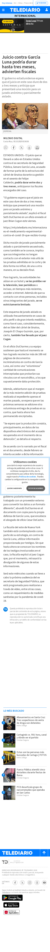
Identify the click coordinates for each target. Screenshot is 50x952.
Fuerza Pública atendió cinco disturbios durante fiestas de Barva (31, 772)
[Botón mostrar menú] (3, 10)
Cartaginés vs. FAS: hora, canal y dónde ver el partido (32, 736)
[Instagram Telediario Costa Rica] (29, 882)
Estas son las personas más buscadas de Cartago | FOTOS (32, 754)
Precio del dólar (30, 3)
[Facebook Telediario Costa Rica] (15, 882)
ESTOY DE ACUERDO (35, 488)
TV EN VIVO (42, 3)
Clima (20, 3)
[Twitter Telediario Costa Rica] (22, 882)
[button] (5, 147)
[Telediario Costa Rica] (25, 10)
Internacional (25, 16)
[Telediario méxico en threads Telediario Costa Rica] (37, 882)
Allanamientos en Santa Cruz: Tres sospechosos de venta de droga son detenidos (31, 720)
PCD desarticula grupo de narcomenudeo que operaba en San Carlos (31, 789)
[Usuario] (46, 9)
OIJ (15, 3)
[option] (25, 118)
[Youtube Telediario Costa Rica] (44, 882)
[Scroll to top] (44, 853)
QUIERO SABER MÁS (14, 488)
